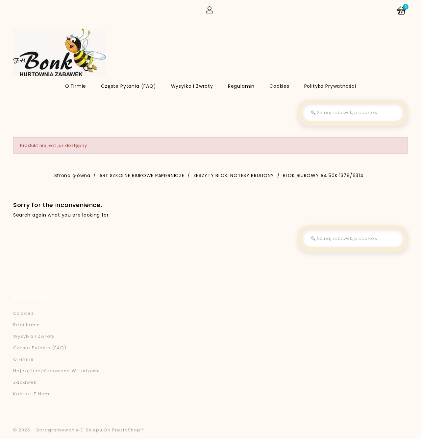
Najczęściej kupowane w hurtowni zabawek (56, 376)
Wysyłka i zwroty (192, 86)
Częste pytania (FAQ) (128, 86)
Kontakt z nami (32, 394)
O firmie (76, 86)
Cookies (279, 86)
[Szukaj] (393, 113)
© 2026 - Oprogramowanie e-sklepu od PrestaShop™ (78, 430)
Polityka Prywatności (330, 86)
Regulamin (241, 86)
